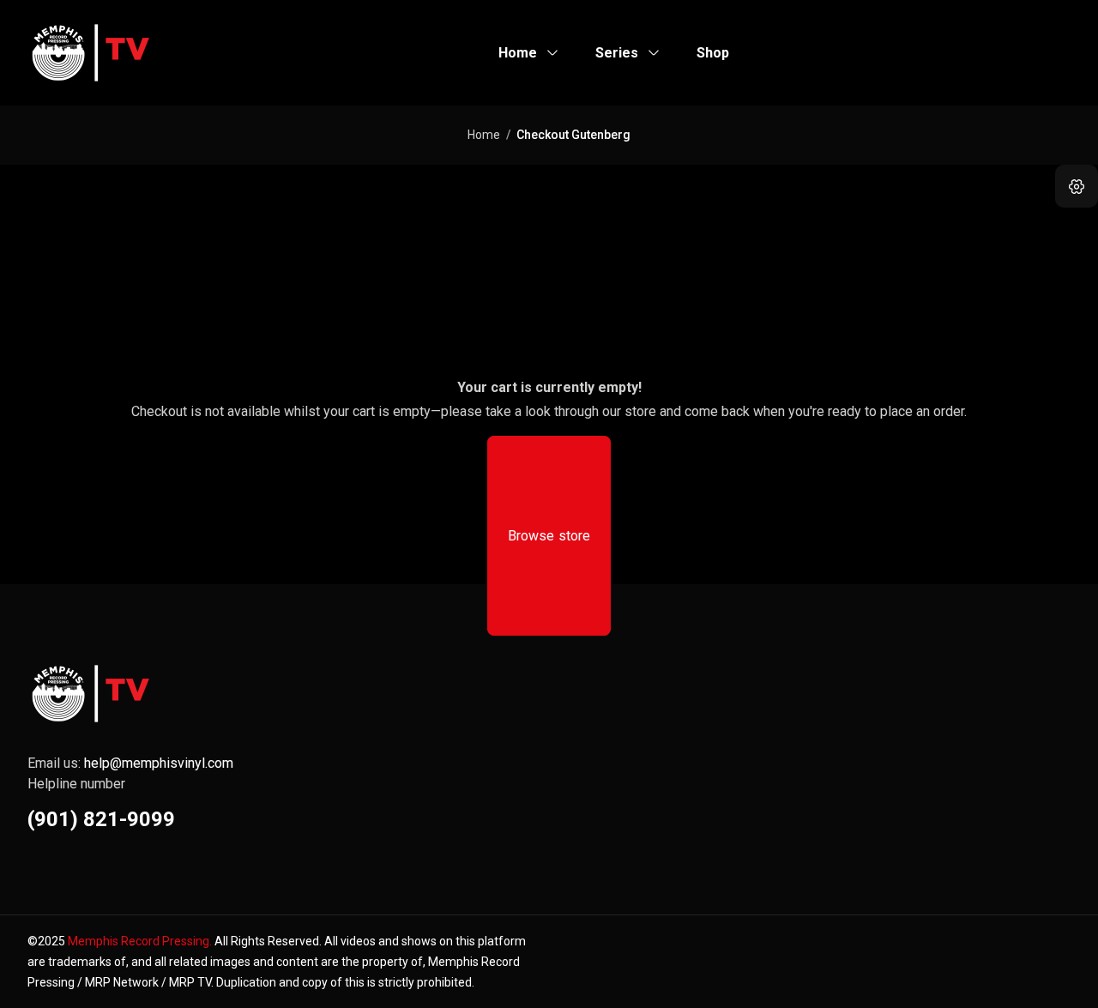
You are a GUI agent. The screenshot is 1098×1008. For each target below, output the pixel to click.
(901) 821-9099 (101, 819)
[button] (1076, 186)
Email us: (130, 763)
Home (484, 135)
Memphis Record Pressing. (140, 941)
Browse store (549, 536)
